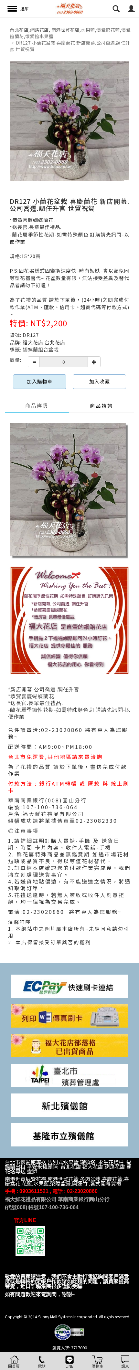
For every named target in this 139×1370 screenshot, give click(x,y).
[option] (69, 121)
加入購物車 (40, 381)
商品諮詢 (101, 405)
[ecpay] (69, 985)
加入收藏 (99, 381)
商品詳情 (36, 405)
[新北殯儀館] (69, 1104)
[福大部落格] (69, 1045)
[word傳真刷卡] (69, 1015)
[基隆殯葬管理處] (69, 1134)
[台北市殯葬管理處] (69, 1075)
